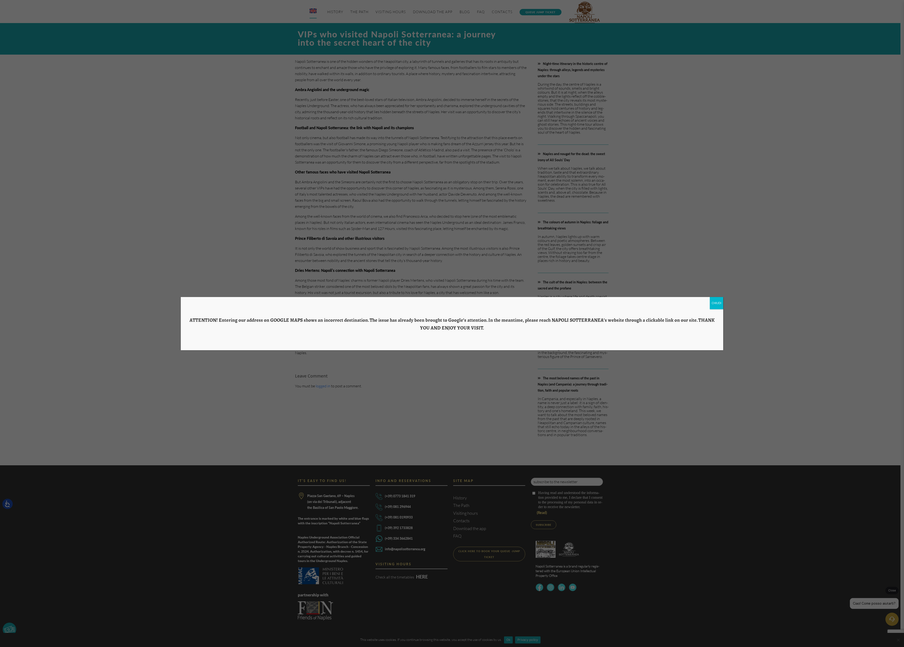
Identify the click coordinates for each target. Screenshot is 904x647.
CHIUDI (716, 303)
